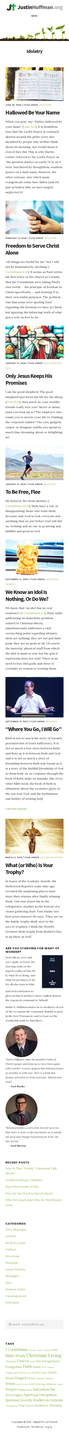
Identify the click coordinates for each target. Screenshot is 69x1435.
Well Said (12, 1302)
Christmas (10, 1361)
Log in (48, 1426)
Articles (10, 1236)
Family (37, 1367)
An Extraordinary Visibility (24, 1180)
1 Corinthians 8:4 (33, 613)
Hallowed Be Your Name (32, 112)
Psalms (22, 1389)
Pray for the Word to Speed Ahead (28, 1193)
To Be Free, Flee (22, 491)
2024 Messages (15, 1229)
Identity (41, 1378)
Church (23, 1361)
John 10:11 (13, 402)
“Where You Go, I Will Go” (33, 729)
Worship (55, 1405)
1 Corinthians (16, 1349)
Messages (51, 721)
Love (32, 1384)
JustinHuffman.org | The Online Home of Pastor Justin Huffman (34, 7)
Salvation (41, 1389)
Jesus (10, 1383)
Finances (50, 1367)
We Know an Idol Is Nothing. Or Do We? (26, 595)
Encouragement (48, 1361)
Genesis (22, 1372)
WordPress (37, 1426)
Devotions (45, 105)
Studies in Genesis (48, 1400)
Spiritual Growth (18, 1400)
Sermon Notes (15, 1289)
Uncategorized (15, 1296)
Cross (32, 1361)
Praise (60, 1384)
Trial (21, 1405)
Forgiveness (11, 1372)
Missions (51, 1384)
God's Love (39, 1372)
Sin (52, 1389)
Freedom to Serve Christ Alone (32, 249)
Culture (45, 857)
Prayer (11, 1389)
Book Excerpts (15, 1243)
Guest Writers (15, 1269)
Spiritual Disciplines (40, 1395)
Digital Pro (39, 1421)
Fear (44, 1367)
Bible (55, 1349)
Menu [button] (34, 15)
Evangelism (13, 1367)
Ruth (29, 1389)
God (29, 1373)
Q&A (8, 1283)
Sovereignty (14, 1395)
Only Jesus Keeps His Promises (28, 379)
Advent (40, 1350)
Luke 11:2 (29, 127)
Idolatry (49, 1378)
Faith (27, 1366)
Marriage (41, 1384)
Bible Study (15, 1355)
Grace (31, 1378)
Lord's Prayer (22, 1384)
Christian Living (43, 1355)
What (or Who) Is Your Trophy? (29, 869)
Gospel (20, 1378)
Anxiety (47, 1350)
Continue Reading (16, 809)
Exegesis (10, 584)
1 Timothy (32, 1350)
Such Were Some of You (22, 1186)
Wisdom (29, 1405)
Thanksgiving (11, 1406)
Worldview (41, 1405)
